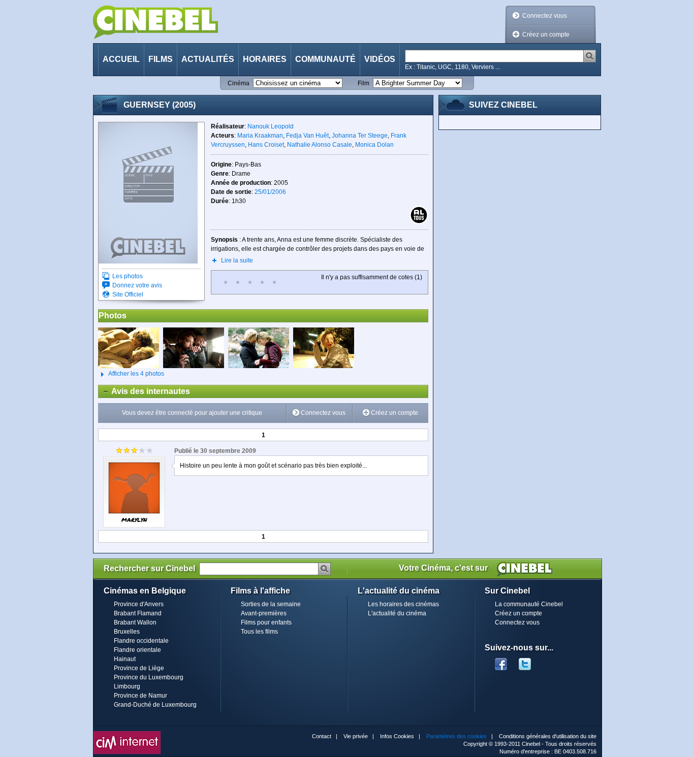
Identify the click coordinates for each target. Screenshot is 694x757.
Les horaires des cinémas (403, 604)
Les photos (127, 276)
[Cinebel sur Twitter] (530, 661)
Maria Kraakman (260, 135)
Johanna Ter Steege (360, 135)
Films (160, 59)
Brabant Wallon (135, 622)
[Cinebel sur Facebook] (501, 661)
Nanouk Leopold (270, 126)
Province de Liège (139, 668)
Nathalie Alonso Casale (319, 144)
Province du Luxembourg (148, 677)
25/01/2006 (270, 191)
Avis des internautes (144, 391)
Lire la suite (237, 260)
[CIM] (127, 734)
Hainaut (125, 659)
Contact (321, 736)
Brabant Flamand (138, 613)
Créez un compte (546, 34)
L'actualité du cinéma (397, 613)
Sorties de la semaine (271, 604)
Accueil (121, 59)
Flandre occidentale (141, 640)
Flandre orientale (137, 649)
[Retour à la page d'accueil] (155, 22)
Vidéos (379, 59)
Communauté (325, 59)
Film (363, 83)
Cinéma (238, 83)
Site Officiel (127, 294)
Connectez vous (544, 15)
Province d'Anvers (139, 604)
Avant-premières (264, 613)
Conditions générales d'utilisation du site (547, 736)
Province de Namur (140, 695)
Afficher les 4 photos (131, 373)
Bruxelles (127, 631)
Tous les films (259, 631)
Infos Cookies (397, 736)
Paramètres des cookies (456, 736)
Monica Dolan (374, 144)
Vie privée (355, 736)
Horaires (265, 59)
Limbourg (127, 686)
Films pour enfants (266, 622)
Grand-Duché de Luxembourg (155, 704)
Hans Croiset (266, 144)
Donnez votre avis (137, 285)
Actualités (207, 59)
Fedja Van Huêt (307, 135)
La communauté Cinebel (529, 604)
